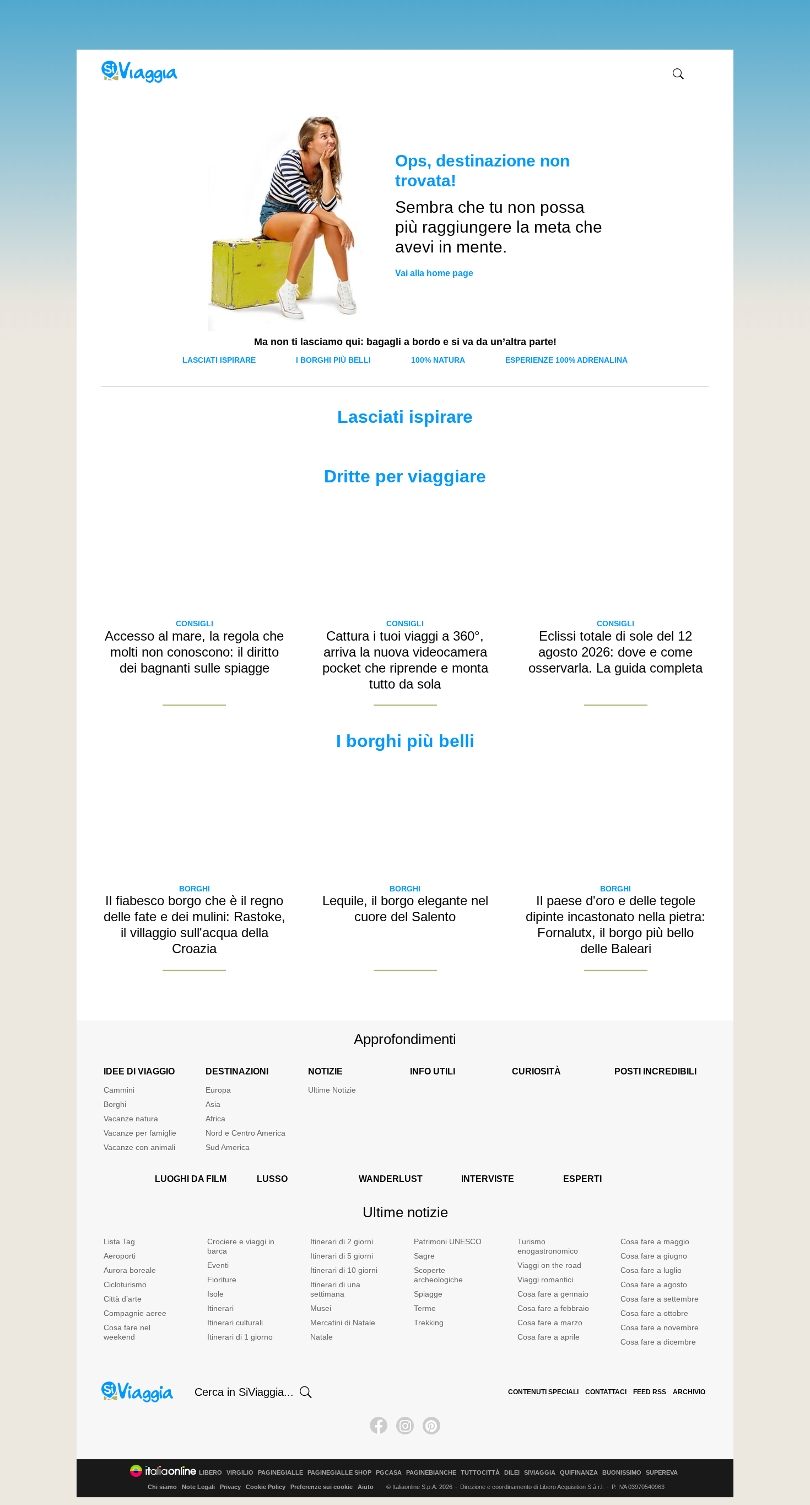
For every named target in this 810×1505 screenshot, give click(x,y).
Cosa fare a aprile (548, 1336)
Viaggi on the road (549, 1265)
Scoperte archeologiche (438, 1275)
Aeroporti (120, 1255)
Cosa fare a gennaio (552, 1293)
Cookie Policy (265, 1487)
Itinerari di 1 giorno (240, 1336)
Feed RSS (649, 1392)
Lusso (272, 1179)
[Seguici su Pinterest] (431, 1425)
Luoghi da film (190, 1179)
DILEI (512, 1473)
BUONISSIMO (621, 1473)
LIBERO (210, 1473)
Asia (213, 1104)
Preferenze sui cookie (321, 1487)
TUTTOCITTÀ (480, 1473)
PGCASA (389, 1473)
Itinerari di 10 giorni (343, 1270)
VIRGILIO (239, 1473)
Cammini (119, 1089)
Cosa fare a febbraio (553, 1308)
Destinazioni (237, 1071)
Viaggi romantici (545, 1279)
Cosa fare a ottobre (654, 1313)
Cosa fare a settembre (659, 1298)
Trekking (429, 1322)
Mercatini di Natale (342, 1322)
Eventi (218, 1265)
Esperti (582, 1179)
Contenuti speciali (543, 1392)
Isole (215, 1293)
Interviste (487, 1179)
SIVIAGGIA (539, 1473)
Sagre (424, 1255)
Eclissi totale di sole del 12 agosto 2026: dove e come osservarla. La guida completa (615, 651)
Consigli (194, 623)
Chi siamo (162, 1487)
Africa (215, 1118)
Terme (425, 1308)
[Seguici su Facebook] (378, 1425)
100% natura (438, 360)
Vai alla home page (434, 273)
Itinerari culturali (235, 1322)
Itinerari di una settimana (335, 1289)
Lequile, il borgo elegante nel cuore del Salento (405, 908)
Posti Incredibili (655, 1071)
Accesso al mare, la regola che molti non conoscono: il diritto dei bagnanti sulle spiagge (194, 651)
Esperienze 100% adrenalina (566, 360)
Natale (321, 1336)
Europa (218, 1089)
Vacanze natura (131, 1118)
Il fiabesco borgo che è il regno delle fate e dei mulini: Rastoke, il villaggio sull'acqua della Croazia (194, 924)
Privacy (230, 1487)
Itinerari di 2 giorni (341, 1241)
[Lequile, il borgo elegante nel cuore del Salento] (405, 818)
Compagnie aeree (135, 1313)
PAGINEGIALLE (280, 1473)
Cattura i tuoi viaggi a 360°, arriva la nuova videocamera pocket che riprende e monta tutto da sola (405, 659)
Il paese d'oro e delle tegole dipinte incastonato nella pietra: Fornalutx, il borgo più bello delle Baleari (615, 924)
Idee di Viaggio (139, 1071)
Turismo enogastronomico (547, 1246)
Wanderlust (391, 1179)
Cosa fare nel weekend (127, 1332)
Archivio (689, 1392)
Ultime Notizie (332, 1089)
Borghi (194, 888)
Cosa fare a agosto (653, 1284)
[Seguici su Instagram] (405, 1425)
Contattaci (606, 1392)
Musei (320, 1308)
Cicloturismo (125, 1284)
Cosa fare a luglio (651, 1270)
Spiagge (428, 1293)
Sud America (228, 1147)
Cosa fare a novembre (659, 1327)
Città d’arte (123, 1298)
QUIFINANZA (579, 1473)
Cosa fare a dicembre (658, 1341)
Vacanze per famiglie (140, 1132)
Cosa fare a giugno (653, 1255)
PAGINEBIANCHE (431, 1473)
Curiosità (536, 1071)
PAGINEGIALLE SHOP (339, 1473)
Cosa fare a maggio (654, 1241)
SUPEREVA (662, 1473)
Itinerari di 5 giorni (341, 1255)
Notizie (325, 1071)
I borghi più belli (333, 360)
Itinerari (220, 1308)
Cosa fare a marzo (549, 1322)
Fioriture (221, 1279)
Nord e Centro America (245, 1132)
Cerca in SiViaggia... (244, 1392)
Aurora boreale (130, 1270)
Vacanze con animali (139, 1147)
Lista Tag (119, 1241)
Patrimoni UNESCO (448, 1241)
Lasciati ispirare (219, 360)
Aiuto (366, 1487)
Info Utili (432, 1071)
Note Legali (198, 1487)
